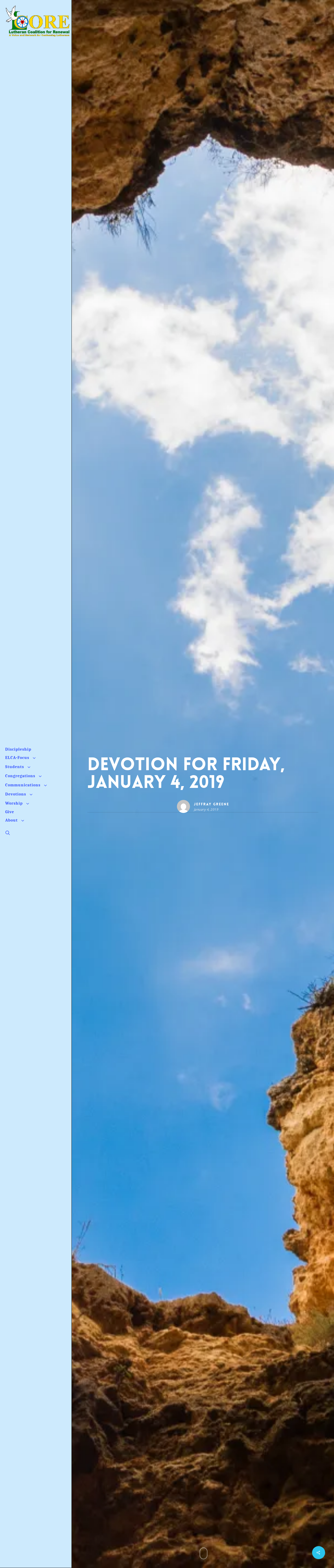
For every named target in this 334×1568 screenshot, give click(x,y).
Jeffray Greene (211, 804)
